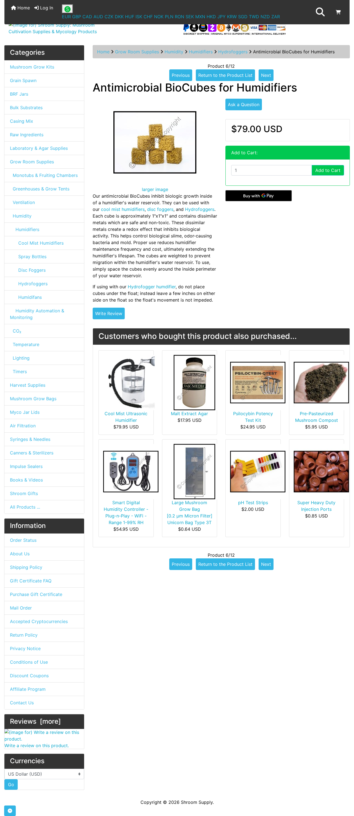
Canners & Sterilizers (31, 453)
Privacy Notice (25, 648)
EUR (66, 16)
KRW (232, 16)
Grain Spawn (23, 80)
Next (266, 75)
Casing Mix (21, 121)
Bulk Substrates (26, 107)
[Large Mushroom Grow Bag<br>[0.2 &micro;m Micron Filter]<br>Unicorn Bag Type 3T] (194, 471)
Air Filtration (23, 425)
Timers (18, 371)
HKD (211, 16)
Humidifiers (201, 51)
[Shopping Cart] (338, 12)
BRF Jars (19, 94)
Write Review (108, 313)
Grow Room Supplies (137, 51)
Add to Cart (327, 170)
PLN (169, 16)
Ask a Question (243, 104)
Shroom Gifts (24, 493)
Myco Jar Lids (25, 412)
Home (23, 8)
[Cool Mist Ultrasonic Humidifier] (130, 382)
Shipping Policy (26, 567)
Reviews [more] (35, 721)
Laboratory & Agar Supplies (39, 148)
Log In (46, 8)
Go (11, 784)
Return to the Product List (225, 75)
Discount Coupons (29, 675)
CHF (148, 16)
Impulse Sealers (26, 466)
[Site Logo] (62, 28)
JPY (221, 16)
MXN (200, 16)
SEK (190, 16)
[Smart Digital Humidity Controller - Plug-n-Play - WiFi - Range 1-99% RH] (130, 471)
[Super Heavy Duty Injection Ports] (321, 471)
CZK (109, 16)
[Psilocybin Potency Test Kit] (257, 382)
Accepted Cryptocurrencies (39, 621)
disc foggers (160, 209)
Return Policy (24, 635)
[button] (320, 12)
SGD (243, 16)
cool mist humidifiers (123, 209)
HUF (129, 16)
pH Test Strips (253, 502)
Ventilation (22, 202)
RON (179, 16)
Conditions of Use (29, 662)
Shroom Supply (197, 802)
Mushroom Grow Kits (32, 67)
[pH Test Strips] (257, 471)
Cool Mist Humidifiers (37, 243)
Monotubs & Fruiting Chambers (44, 175)
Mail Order (21, 608)
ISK (139, 16)
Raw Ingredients (26, 134)
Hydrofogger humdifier (152, 286)
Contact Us (22, 702)
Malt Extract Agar (189, 413)
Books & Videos (26, 480)
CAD (87, 16)
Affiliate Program (28, 689)
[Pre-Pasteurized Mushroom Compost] (321, 382)
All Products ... (25, 507)
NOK (158, 16)
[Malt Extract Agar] (194, 382)
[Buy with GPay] (258, 195)
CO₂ (15, 331)
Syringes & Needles (30, 439)
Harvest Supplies (27, 385)
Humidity (174, 51)
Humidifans (26, 297)
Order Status (23, 540)
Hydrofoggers (233, 51)
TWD (254, 16)
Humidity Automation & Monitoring (37, 314)
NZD (265, 16)
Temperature (24, 344)
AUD (98, 16)
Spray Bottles (28, 256)
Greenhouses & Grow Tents (39, 189)
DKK (119, 16)
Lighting (20, 358)
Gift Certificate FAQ (30, 581)
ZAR (275, 16)
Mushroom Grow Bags (33, 398)
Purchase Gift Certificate (36, 594)
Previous (181, 75)
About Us (20, 553)
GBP (76, 16)
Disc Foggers (28, 270)
